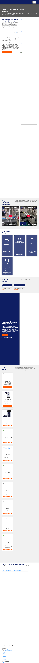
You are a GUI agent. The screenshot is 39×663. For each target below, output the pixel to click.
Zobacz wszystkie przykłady (7, 337)
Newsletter (4, 659)
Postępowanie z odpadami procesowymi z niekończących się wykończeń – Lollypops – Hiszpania (10, 322)
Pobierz (3, 289)
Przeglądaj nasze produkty (7, 570)
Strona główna (4, 7)
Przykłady (4, 656)
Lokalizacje (4, 653)
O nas (4, 652)
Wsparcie (4, 655)
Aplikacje (8, 7)
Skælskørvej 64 (4, 647)
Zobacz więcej (5, 335)
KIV (2, 33)
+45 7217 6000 (5, 649)
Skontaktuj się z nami (17, 570)
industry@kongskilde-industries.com (10, 650)
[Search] (34, 2)
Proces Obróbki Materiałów (6, 288)
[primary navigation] (36, 2)
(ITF (16, 32)
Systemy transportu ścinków (18, 288)
